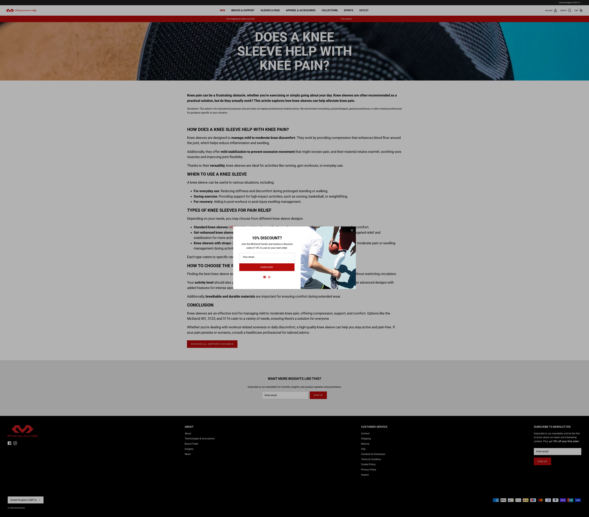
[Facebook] (265, 277)
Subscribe (266, 267)
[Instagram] (269, 277)
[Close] (352, 230)
